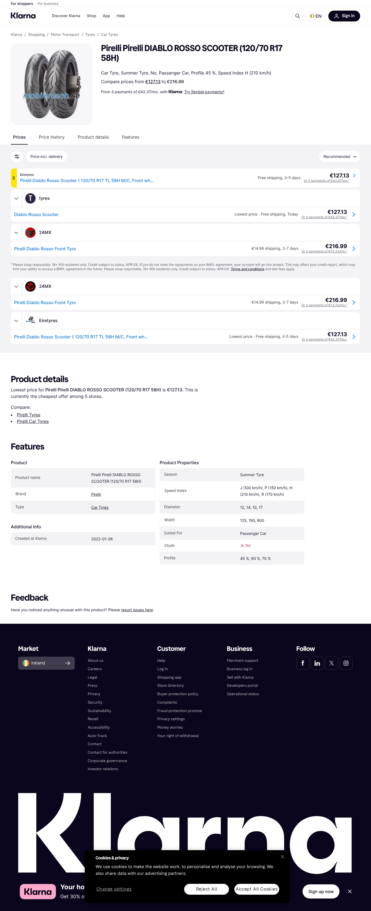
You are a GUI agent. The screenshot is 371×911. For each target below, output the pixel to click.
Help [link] (161, 660)
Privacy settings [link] (171, 719)
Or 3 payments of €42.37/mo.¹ (326, 181)
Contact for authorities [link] (107, 752)
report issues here (137, 609)
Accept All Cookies (257, 889)
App (106, 16)
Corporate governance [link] (107, 761)
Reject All (206, 889)
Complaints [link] (167, 702)
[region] (187, 876)
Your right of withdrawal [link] (178, 736)
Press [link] (93, 685)
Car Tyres (100, 507)
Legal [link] (92, 677)
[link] (302, 663)
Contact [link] (95, 744)
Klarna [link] (16, 35)
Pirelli (96, 494)
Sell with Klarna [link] (240, 677)
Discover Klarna (66, 16)
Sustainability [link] (99, 711)
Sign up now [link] (321, 891)
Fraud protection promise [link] (179, 711)
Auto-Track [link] (97, 736)
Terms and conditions (247, 269)
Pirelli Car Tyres (33, 421)
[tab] (19, 137)
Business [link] (239, 648)
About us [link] (95, 660)
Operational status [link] (243, 694)
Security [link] (95, 702)
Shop (91, 16)
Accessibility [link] (99, 727)
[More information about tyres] (16, 198)
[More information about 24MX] (16, 232)
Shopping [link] (36, 35)
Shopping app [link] (169, 677)
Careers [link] (95, 669)
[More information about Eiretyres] (16, 320)
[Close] (282, 857)
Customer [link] (171, 648)
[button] (316, 16)
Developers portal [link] (242, 685)
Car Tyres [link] (109, 35)
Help (121, 16)
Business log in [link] (240, 669)
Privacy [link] (94, 694)
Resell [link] (93, 719)
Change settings (114, 889)
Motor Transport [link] (65, 35)
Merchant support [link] (242, 660)
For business (48, 4)
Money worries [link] (170, 727)
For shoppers (22, 4)
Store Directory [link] (170, 685)
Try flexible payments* (204, 91)
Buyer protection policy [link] (177, 694)
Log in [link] (162, 669)
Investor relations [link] (103, 769)
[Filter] (17, 156)
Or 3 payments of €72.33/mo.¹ (324, 251)
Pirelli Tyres (28, 414)
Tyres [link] (90, 35)
